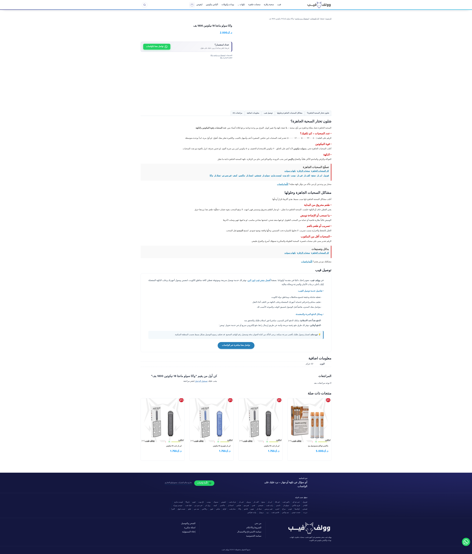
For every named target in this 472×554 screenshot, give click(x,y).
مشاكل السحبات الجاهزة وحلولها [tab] (289, 113)
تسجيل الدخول (201, 381)
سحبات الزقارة (303, 171)
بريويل (261, 513)
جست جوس (296, 513)
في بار (299, 176)
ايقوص (199, 5)
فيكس (238, 506)
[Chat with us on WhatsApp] (466, 542)
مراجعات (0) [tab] (237, 113)
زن (267, 513)
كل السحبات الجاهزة (320, 171)
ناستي (278, 506)
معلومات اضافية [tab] (253, 113)
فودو (290, 509)
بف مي (196, 509)
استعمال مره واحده (219, 55)
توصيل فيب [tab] (268, 113)
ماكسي (242, 176)
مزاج (284, 509)
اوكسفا (297, 509)
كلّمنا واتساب (282, 185)
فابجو (246, 509)
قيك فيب (188, 506)
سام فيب (232, 509)
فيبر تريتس (268, 509)
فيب (279, 5)
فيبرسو (246, 506)
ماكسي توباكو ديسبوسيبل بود (318, 446)
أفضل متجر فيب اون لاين (259, 281)
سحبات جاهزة (254, 5)
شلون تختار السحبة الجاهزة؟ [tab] (318, 113)
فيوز (211, 509)
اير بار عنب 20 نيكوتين (174, 446)
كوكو (224, 509)
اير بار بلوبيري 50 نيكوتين (221, 446)
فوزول (326, 176)
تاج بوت (286, 176)
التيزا (173, 509)
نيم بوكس (285, 513)
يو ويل (248, 502)
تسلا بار (217, 176)
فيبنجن (304, 509)
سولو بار (266, 176)
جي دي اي (296, 502)
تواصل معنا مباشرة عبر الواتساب (236, 345)
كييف (235, 176)
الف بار (307, 176)
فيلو (189, 509)
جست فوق (181, 509)
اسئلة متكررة (189, 528)
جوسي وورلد (177, 506)
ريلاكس (204, 509)
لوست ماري (276, 176)
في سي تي (226, 176)
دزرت (305, 513)
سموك (216, 502)
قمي (253, 506)
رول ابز (207, 506)
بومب (293, 176)
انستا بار (249, 176)
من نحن (258, 524)
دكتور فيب (286, 502)
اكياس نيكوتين (212, 5)
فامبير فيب (275, 513)
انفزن (277, 509)
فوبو (194, 502)
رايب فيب (269, 506)
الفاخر (305, 506)
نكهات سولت (290, 171)
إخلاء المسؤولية (188, 532)
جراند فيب (232, 502)
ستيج (313, 176)
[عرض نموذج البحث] (144, 5)
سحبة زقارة (269, 5)
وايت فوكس (251, 513)
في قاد (277, 502)
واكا (212, 55)
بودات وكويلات (227, 5)
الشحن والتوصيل (188, 524)
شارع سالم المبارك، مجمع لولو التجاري (178, 483)
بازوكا (188, 502)
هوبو (252, 509)
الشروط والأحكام (253, 528)
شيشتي (258, 176)
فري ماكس (296, 506)
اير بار (319, 176)
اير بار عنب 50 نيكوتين (271, 446)
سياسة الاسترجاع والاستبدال (249, 532)
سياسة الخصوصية (253, 536)
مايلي (218, 509)
